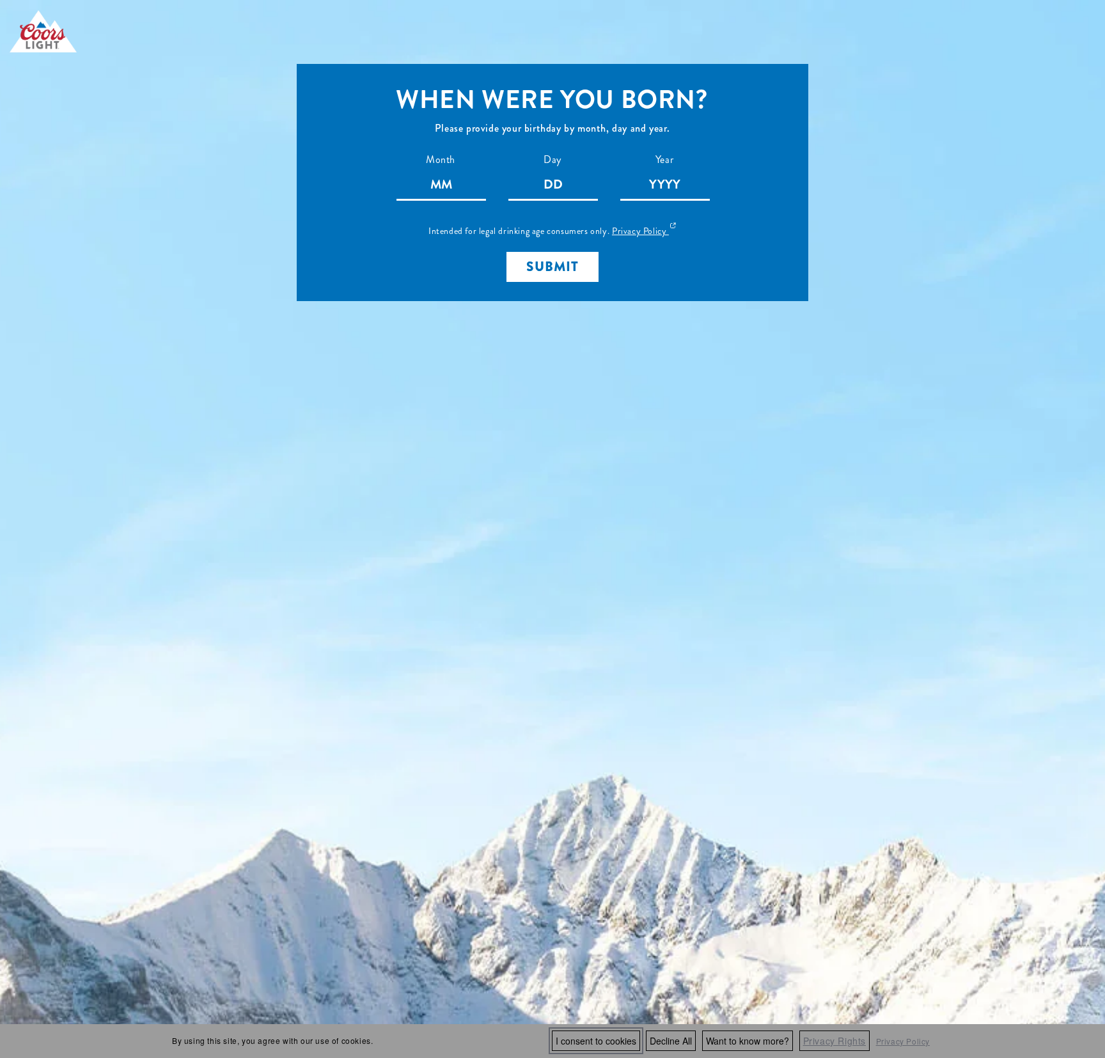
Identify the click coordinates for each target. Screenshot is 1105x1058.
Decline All (671, 1040)
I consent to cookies (596, 1040)
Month (440, 159)
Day (552, 159)
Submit (552, 266)
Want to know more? (747, 1040)
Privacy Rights (834, 1040)
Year (664, 159)
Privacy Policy (903, 1041)
